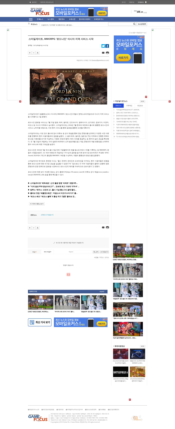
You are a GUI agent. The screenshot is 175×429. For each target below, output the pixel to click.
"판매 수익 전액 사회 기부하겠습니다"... (125, 318)
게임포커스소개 (34, 409)
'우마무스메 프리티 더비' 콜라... (65, 311)
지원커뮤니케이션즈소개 (46, 2)
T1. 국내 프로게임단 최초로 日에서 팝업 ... (128, 136)
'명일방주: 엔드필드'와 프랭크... (91, 311)
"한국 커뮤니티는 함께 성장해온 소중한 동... (128, 127)
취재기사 (118, 106)
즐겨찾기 (34, 2)
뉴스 (145, 33)
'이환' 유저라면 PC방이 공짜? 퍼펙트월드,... (128, 130)
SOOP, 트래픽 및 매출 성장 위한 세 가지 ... (128, 133)
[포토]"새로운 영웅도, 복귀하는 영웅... (125, 259)
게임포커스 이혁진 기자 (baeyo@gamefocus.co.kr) (93, 60)
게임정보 (139, 33)
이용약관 (60, 409)
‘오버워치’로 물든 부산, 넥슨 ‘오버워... (126, 122)
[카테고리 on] (30, 19)
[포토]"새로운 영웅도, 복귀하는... (38, 311)
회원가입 (131, 2)
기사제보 (103, 409)
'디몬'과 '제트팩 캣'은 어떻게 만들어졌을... (127, 124)
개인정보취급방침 (48, 409)
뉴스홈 (132, 33)
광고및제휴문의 (114, 409)
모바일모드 (141, 2)
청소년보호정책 (91, 409)
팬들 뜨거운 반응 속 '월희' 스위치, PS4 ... (127, 119)
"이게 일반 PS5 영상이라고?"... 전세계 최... (128, 110)
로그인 (123, 2)
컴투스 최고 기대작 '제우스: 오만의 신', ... (127, 113)
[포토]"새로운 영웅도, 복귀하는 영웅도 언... (128, 116)
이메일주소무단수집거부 (75, 409)
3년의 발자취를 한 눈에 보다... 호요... (124, 338)
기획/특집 (129, 106)
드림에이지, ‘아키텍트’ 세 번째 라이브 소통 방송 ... (57, 24)
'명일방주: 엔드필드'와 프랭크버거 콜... (125, 299)
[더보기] (142, 102)
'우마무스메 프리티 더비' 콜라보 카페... (125, 279)
